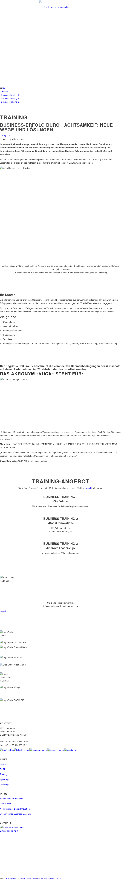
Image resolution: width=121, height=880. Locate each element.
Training (3, 774)
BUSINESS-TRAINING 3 (60, 543)
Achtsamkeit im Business (11, 798)
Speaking (4, 779)
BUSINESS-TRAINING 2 (60, 518)
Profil (2, 769)
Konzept (4, 763)
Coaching (4, 784)
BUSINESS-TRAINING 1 (60, 496)
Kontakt (88, 488)
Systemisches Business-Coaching (15, 813)
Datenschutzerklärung (45, 878)
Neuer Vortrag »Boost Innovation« (15, 808)
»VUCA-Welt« (6, 803)
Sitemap (59, 878)
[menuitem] (61, 91)
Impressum (31, 878)
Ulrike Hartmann (12, 878)
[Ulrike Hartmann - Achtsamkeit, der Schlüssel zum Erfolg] (60, 7)
